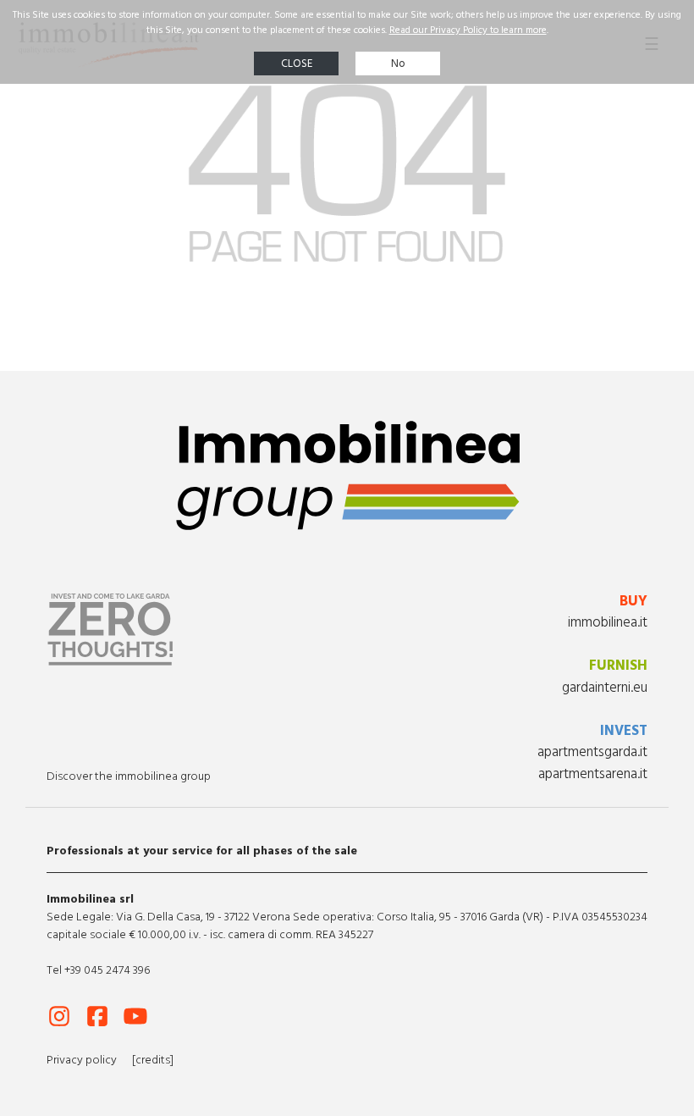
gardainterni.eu (604, 687)
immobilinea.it (607, 622)
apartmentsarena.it (592, 774)
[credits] (153, 1060)
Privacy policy (82, 1060)
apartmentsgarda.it (592, 752)
